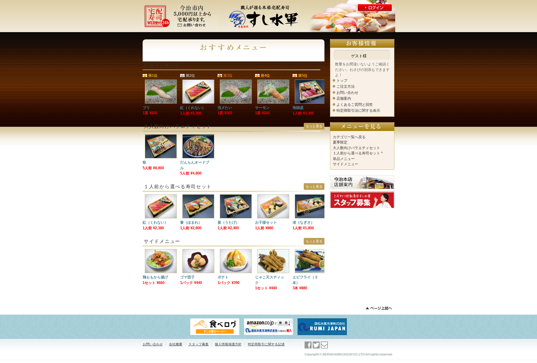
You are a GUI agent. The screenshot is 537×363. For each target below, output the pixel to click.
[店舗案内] (362, 178)
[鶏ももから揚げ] (161, 252)
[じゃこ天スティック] (273, 252)
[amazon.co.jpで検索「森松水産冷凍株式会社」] (268, 320)
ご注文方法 (345, 86)
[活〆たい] (236, 82)
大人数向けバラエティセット (356, 148)
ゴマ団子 (187, 277)
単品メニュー (344, 159)
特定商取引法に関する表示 (358, 110)
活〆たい (225, 108)
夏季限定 (340, 142)
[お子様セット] (273, 197)
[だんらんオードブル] (198, 137)
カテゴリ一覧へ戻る (349, 137)
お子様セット (266, 222)
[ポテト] (236, 252)
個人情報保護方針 (228, 344)
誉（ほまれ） (191, 222)
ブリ (146, 108)
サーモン (262, 108)
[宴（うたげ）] (236, 197)
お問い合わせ (347, 92)
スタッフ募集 (199, 344)
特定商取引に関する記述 (266, 344)
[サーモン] (273, 82)
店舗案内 (343, 98)
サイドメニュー (345, 164)
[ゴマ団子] (198, 252)
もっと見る (314, 126)
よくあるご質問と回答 (354, 104)
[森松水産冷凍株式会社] (322, 320)
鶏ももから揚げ (155, 277)
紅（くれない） (193, 108)
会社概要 (175, 344)
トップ (341, 80)
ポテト (223, 277)
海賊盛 (298, 108)
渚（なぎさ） (303, 222)
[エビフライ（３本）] (311, 252)
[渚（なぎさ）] (311, 197)
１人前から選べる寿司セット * (358, 153)
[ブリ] (161, 82)
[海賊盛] (311, 82)
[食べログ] (214, 320)
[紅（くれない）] (198, 82)
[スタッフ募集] (362, 194)
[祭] (161, 137)
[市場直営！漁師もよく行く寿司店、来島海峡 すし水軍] (263, 6)
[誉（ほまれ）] (198, 197)
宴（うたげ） (228, 222)
